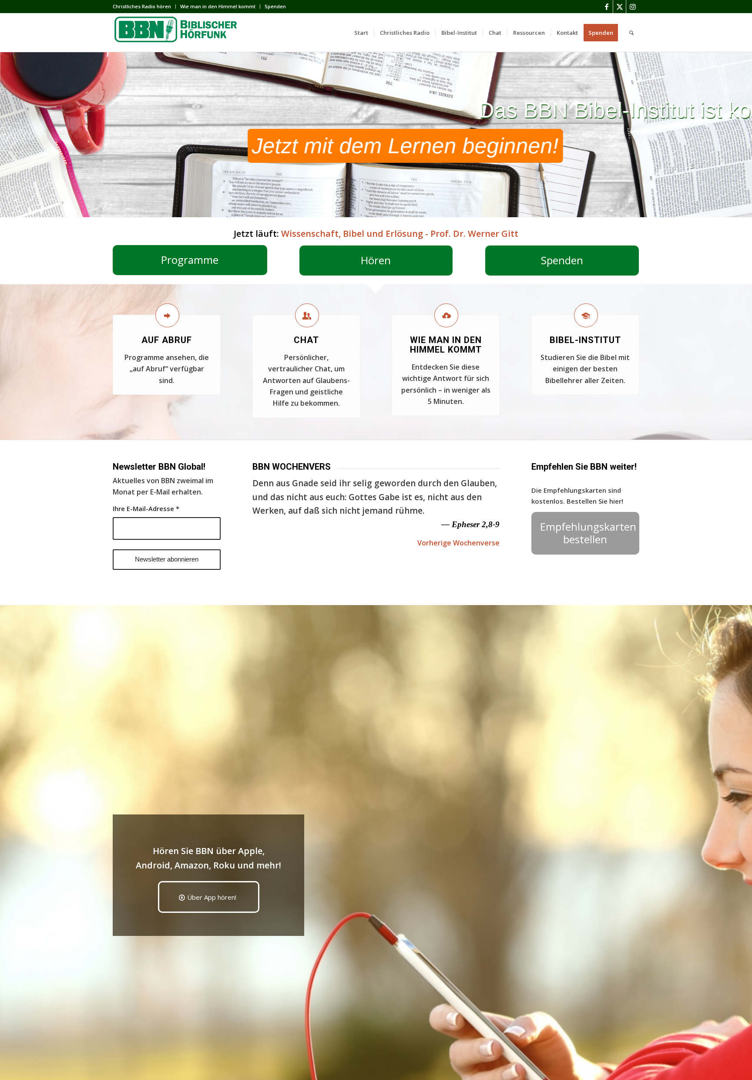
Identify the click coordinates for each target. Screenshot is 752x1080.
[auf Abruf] (167, 315)
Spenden (275, 6)
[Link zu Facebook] (606, 6)
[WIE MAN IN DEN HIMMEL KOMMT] (446, 315)
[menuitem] (144, 6)
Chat (306, 340)
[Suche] (631, 32)
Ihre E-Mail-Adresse (146, 508)
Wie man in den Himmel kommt (217, 6)
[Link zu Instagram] (632, 6)
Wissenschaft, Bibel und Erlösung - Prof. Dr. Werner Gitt (399, 233)
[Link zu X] (619, 6)
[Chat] (307, 315)
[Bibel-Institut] (586, 315)
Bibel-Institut (585, 340)
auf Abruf (166, 340)
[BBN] (178, 32)
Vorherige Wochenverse (458, 543)
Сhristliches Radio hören (142, 6)
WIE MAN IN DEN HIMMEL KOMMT (446, 345)
